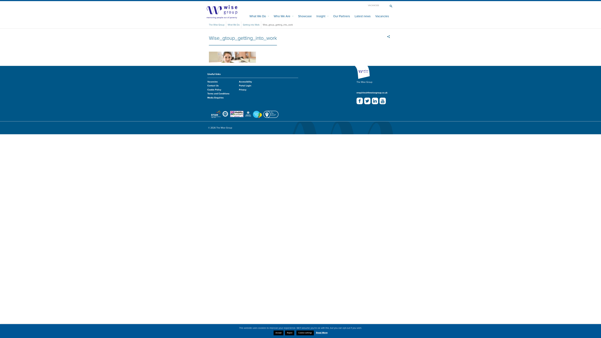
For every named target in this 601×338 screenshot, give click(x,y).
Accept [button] (278, 333)
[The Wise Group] (222, 11)
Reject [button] (289, 333)
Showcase (305, 16)
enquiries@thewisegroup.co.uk (372, 92)
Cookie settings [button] (305, 333)
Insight (320, 16)
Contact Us (213, 85)
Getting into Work (251, 24)
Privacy (242, 89)
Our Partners (341, 16)
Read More (322, 332)
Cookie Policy (214, 89)
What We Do (257, 16)
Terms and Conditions (218, 93)
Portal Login (245, 85)
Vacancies (373, 5)
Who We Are (282, 16)
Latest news (363, 16)
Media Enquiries (215, 97)
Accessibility (245, 81)
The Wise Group (216, 24)
